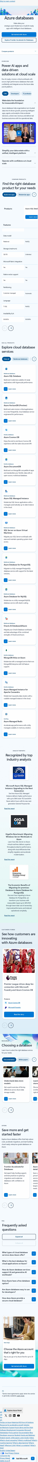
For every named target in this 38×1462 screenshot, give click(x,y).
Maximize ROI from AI (19, 1422)
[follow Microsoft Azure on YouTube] (18, 1415)
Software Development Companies (12, 1430)
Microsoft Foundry (14, 1007)
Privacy (2, 1458)
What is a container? (23, 1445)
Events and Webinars (28, 1435)
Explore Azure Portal (14, 1410)
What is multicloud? (25, 1440)
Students (17, 1435)
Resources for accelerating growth (11, 1425)
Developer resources (7, 1435)
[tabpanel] (19, 133)
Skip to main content (7, 1)
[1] (3, 1390)
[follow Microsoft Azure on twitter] (6, 1415)
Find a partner (13, 1432)
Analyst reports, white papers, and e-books (14, 1438)
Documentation (24, 1432)
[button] (19, 51)
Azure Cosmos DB (14, 1003)
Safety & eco (4, 1461)
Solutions (30, 1422)
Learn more (20, 1396)
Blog (31, 1432)
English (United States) (7, 1450)
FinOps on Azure (5, 1422)
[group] (19, 983)
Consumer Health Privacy (8, 1455)
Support (12, 1427)
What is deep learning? (20, 1443)
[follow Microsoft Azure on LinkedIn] (14, 1415)
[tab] (5, 93)
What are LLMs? (10, 1445)
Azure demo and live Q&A (24, 1427)
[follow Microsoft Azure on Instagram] (10, 1415)
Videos (31, 1438)
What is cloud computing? (9, 1440)
